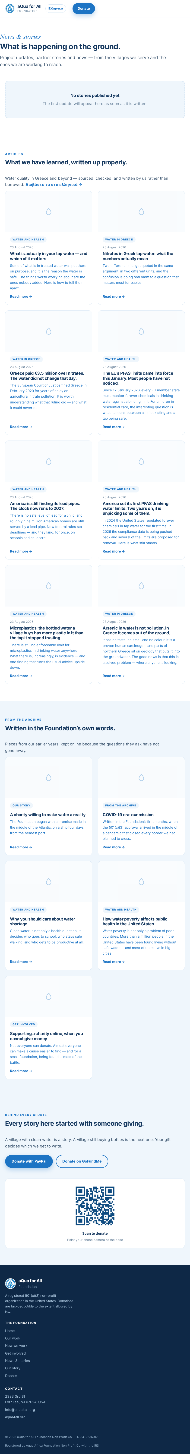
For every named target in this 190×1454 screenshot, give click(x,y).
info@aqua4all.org (20, 1409)
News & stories (17, 1360)
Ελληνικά (55, 8)
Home (10, 1331)
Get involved (15, 1353)
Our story (12, 1368)
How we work (16, 1345)
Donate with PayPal (29, 1161)
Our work (12, 1338)
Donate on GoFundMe (82, 1161)
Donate (84, 8)
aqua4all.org (15, 1417)
